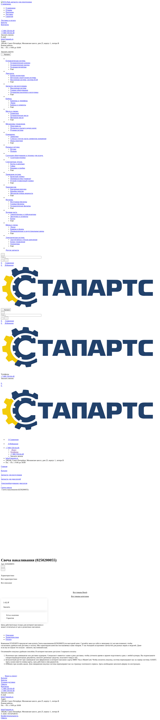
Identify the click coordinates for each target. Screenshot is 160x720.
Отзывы (9, 10)
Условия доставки (8, 682)
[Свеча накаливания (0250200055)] (78, 523)
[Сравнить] (3, 569)
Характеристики (12, 637)
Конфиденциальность (9, 716)
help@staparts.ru (7, 39)
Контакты (5, 686)
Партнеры (10, 12)
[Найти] (6, 260)
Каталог (4, 678)
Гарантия (9, 16)
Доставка (9, 14)
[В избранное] (3, 566)
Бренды (4, 680)
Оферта (4, 684)
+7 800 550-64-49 (7, 31)
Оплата (8, 639)
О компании (10, 8)
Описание (10, 635)
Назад (13, 450)
